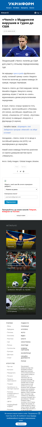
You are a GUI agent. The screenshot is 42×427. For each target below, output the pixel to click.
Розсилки (10, 409)
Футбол (24, 166)
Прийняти (21, 424)
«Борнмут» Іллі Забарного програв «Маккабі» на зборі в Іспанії (20, 130)
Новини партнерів (25, 349)
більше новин (21, 215)
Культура (10, 351)
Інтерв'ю (24, 329)
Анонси (31, 8)
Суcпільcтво (11, 348)
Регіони (9, 345)
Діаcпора (10, 354)
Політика (10, 332)
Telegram (32, 210)
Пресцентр (24, 8)
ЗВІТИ (9, 401)
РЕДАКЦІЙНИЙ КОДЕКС (12, 405)
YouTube (15, 211)
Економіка (10, 335)
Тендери (10, 384)
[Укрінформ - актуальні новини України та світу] (21, 4)
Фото (23, 332)
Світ (8, 342)
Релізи (23, 361)
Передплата (11, 373)
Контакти (10, 369)
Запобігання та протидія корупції (13, 387)
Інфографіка (25, 342)
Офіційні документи (25, 357)
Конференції (26, 353)
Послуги (9, 8)
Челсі (16, 166)
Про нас (10, 366)
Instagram (6, 211)
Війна (9, 326)
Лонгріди (24, 345)
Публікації (25, 326)
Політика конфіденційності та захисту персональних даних (13, 395)
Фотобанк (16, 8)
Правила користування (11, 380)
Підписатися (11, 202)
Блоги (23, 339)
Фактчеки (10, 339)
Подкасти (25, 323)
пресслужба (18, 73)
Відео (23, 335)
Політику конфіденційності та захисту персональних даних (21, 418)
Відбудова (10, 329)
